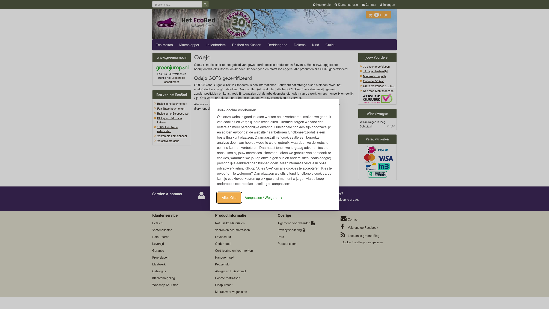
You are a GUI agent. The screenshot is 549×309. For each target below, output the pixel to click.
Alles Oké (229, 197)
